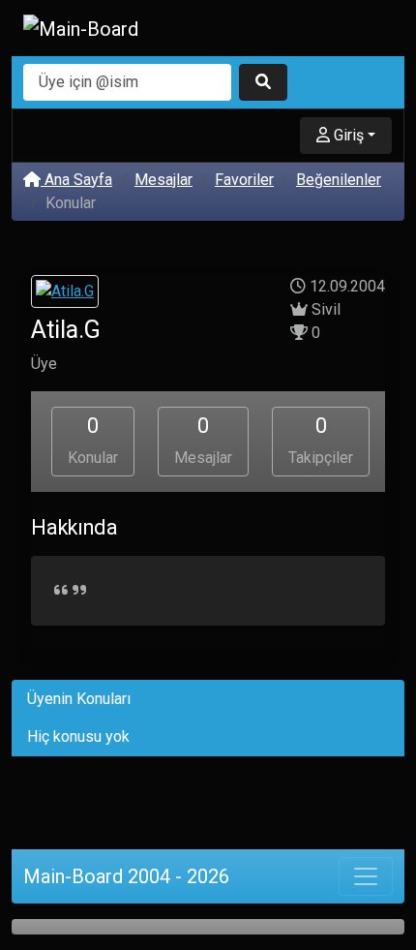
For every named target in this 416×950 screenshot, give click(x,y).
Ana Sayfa (76, 179)
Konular (93, 440)
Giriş (347, 135)
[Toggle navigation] (366, 876)
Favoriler (244, 179)
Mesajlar (163, 179)
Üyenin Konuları (79, 699)
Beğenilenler (338, 179)
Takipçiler (320, 440)
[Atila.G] (65, 294)
